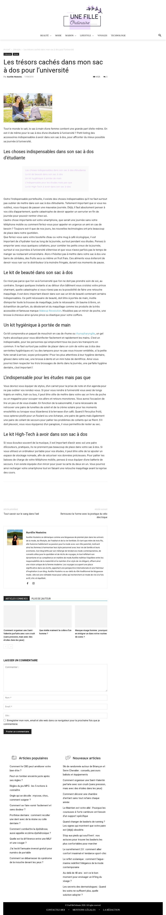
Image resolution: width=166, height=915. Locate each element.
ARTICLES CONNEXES (17, 598)
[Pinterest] (21, 84)
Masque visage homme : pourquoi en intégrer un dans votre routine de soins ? (91, 633)
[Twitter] (14, 84)
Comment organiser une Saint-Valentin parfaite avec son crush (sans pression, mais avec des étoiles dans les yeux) (84, 784)
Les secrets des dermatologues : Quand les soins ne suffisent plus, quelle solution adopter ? (84, 890)
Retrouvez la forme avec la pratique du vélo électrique (84, 515)
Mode (16, 54)
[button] (152, 36)
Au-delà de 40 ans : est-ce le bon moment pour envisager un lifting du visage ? (82, 876)
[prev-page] (6, 647)
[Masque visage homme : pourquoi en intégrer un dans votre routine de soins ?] (91, 616)
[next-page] (11, 647)
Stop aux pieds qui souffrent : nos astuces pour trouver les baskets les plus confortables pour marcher (82, 839)
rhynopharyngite (85, 333)
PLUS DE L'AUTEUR (41, 598)
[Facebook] (7, 84)
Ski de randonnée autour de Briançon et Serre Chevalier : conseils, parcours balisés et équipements (84, 770)
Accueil (7, 49)
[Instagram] (34, 584)
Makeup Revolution (50, 310)
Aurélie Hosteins (14, 76)
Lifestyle (17, 49)
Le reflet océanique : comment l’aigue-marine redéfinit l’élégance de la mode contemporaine (83, 863)
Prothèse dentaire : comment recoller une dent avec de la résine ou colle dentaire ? (30, 819)
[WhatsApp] (29, 84)
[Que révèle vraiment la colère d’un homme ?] (55, 616)
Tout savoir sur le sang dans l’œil (21, 513)
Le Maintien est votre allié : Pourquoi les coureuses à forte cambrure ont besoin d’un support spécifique (84, 811)
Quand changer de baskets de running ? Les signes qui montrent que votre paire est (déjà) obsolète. (84, 825)
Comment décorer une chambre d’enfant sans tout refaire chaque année (81, 798)
